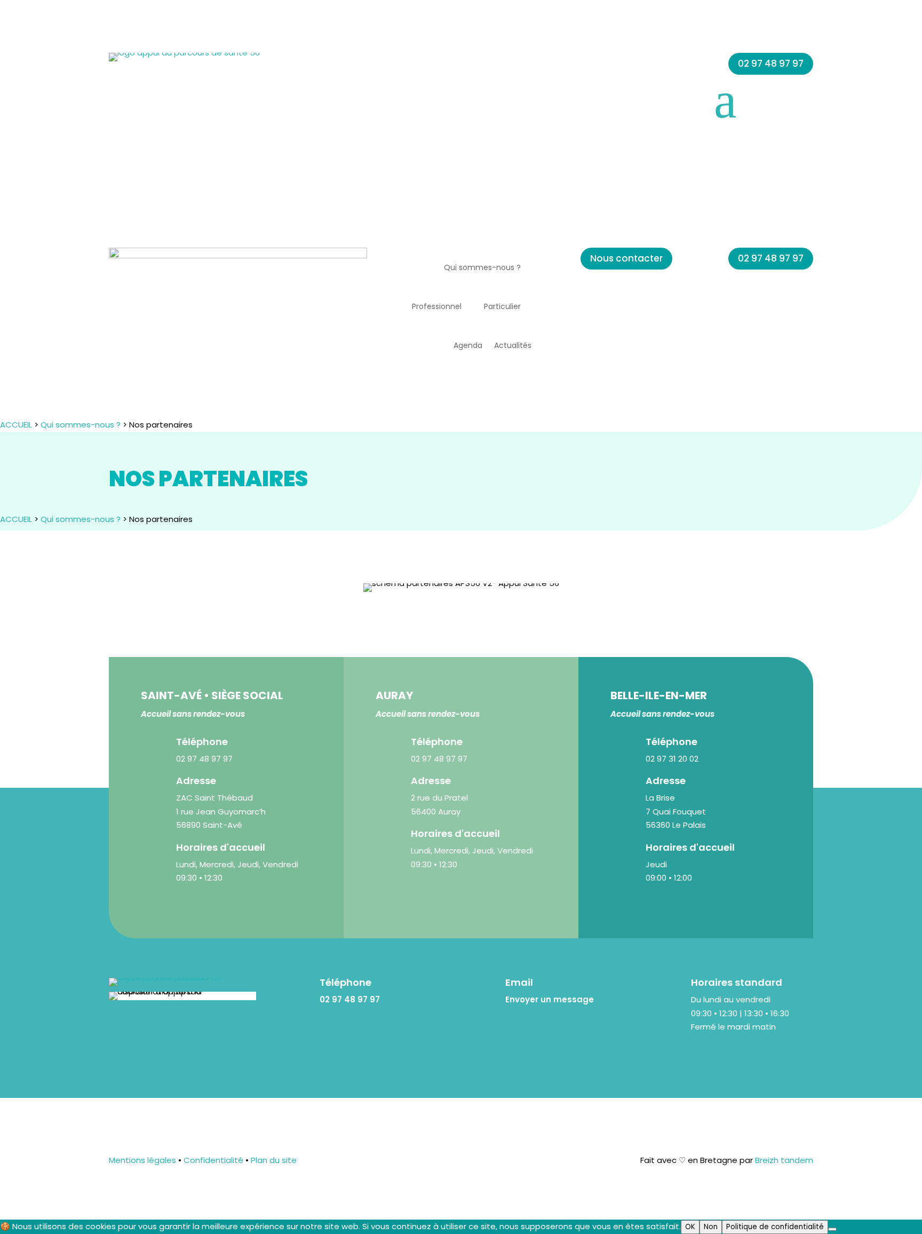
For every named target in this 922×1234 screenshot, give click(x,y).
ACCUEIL (16, 424)
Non (711, 1227)
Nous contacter (626, 258)
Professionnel (437, 306)
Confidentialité (212, 1160)
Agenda (468, 345)
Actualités (512, 345)
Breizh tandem (783, 1160)
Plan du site (274, 1160)
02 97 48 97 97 (771, 63)
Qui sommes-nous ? (482, 267)
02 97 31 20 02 (672, 758)
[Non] (832, 1229)
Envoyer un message (549, 999)
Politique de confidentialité (775, 1227)
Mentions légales (142, 1160)
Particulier (502, 306)
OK (690, 1227)
